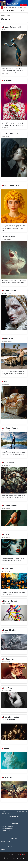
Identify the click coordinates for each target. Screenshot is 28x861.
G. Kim (6, 535)
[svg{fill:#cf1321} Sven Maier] (14, 700)
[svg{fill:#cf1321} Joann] (14, 402)
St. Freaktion (8, 659)
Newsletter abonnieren (5, 841)
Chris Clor (7, 777)
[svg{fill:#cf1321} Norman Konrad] (14, 613)
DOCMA (22, 854)
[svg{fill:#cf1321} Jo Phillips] (14, 102)
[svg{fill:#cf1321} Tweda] (14, 760)
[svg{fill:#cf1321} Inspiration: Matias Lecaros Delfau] (14, 732)
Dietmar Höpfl (9, 237)
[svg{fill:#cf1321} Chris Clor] (14, 789)
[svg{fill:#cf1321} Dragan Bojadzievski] (14, 49)
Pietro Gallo (8, 569)
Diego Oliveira (9, 630)
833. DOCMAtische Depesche (7, 828)
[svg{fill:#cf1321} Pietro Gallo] (14, 581)
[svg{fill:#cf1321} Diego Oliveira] (14, 642)
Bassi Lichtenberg (11, 185)
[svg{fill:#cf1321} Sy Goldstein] (14, 480)
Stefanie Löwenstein (12, 428)
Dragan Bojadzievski (12, 27)
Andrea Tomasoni (10, 134)
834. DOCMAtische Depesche (7, 826)
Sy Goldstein (8, 463)
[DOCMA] (10, 11)
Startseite (4, 15)
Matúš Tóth (8, 339)
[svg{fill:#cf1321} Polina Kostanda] (14, 518)
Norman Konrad (10, 601)
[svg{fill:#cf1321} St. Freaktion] (14, 671)
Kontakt (2, 844)
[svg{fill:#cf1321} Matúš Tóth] (14, 356)
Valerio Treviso (9, 291)
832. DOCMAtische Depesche (7, 830)
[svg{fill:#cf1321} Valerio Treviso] (14, 312)
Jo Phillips (7, 80)
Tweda (6, 749)
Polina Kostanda (10, 506)
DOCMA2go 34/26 (4, 832)
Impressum (3, 849)
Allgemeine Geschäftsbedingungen (8, 846)
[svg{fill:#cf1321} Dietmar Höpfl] (14, 260)
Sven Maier (8, 688)
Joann (6, 382)
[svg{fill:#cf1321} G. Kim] (14, 547)
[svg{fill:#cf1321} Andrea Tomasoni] (14, 157)
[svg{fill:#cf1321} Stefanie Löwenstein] (14, 440)
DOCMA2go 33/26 (4, 835)
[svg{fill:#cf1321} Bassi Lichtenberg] (14, 206)
